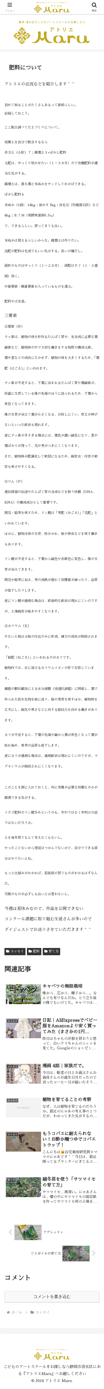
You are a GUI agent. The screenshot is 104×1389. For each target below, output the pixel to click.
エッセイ (17, 951)
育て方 (54, 951)
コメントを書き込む (52, 1296)
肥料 (36, 951)
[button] (93, 926)
